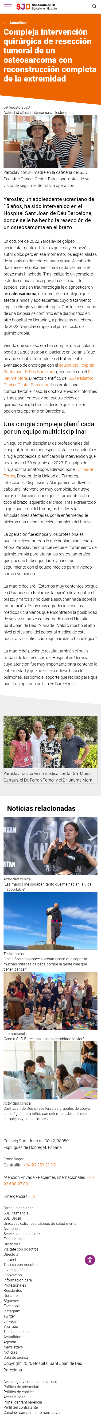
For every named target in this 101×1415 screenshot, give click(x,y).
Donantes (11, 1295)
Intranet (10, 1259)
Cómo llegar (13, 1159)
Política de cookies (19, 1391)
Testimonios (64, 112)
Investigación (15, 1269)
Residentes (13, 1290)
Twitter (9, 1316)
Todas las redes (16, 1331)
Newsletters (13, 1347)
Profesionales (15, 1285)
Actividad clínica (18, 112)
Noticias (10, 1352)
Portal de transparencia (23, 1402)
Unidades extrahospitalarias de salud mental (41, 1223)
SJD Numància (16, 1213)
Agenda (10, 1341)
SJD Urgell (12, 1218)
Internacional (43, 112)
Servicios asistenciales (22, 1233)
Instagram (12, 1311)
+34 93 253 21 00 (39, 1165)
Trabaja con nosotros (21, 1264)
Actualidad (18, 23)
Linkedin (10, 1321)
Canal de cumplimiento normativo (32, 1412)
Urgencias (12, 1244)
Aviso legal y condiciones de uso (30, 1381)
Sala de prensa (16, 1357)
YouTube (11, 1326)
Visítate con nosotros (21, 1249)
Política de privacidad (21, 1386)
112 (31, 1196)
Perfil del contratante (21, 1407)
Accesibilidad (15, 1397)
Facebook (12, 1305)
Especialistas (14, 1238)
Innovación (13, 1274)
